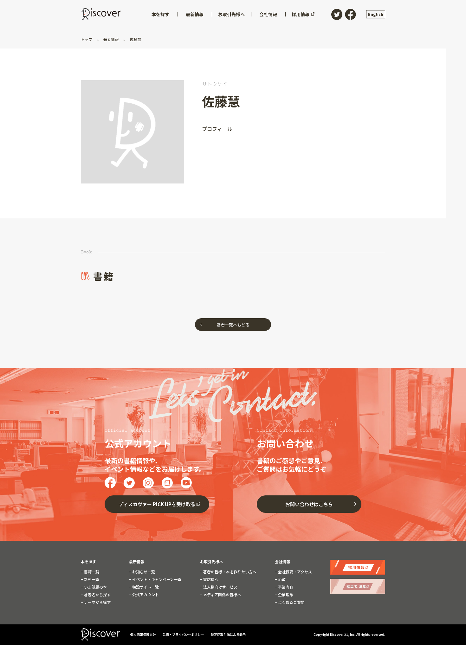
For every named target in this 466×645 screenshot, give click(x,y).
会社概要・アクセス (294, 572)
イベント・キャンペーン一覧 (156, 579)
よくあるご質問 (291, 602)
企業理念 (285, 595)
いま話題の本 (95, 587)
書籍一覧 (91, 572)
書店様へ (210, 579)
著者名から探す (97, 595)
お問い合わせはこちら (309, 504)
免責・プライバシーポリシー (183, 634)
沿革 (281, 579)
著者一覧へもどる (233, 325)
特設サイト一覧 (145, 587)
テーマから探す (97, 602)
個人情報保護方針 (143, 634)
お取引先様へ (211, 562)
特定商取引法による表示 (228, 634)
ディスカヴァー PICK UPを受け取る (157, 504)
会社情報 (282, 562)
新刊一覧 (91, 579)
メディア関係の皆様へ (221, 595)
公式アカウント (145, 595)
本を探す (88, 562)
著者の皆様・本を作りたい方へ (229, 572)
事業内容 (285, 587)
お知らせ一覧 (143, 572)
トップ (87, 39)
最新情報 (136, 562)
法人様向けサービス (219, 587)
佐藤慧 (135, 39)
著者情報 (111, 39)
